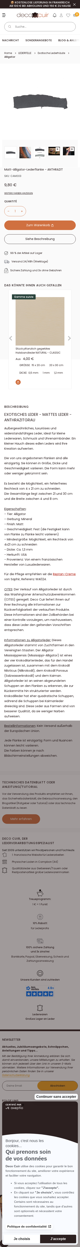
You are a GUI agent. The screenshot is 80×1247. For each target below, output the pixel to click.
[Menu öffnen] (4, 15)
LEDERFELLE (24, 53)
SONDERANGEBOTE (38, 40)
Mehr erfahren (21, 819)
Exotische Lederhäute (51, 53)
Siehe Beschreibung (40, 239)
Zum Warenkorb (38, 225)
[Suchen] (9, 26)
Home (8, 53)
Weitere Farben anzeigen (18, 193)
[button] (54, 16)
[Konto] (61, 15)
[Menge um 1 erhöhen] (23, 211)
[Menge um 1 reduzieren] (6, 211)
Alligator (9, 57)
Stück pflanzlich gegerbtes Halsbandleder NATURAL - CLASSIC (38, 350)
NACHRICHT (10, 40)
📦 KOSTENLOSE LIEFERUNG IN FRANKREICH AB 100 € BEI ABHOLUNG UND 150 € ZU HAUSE (40, 4)
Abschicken (57, 1085)
